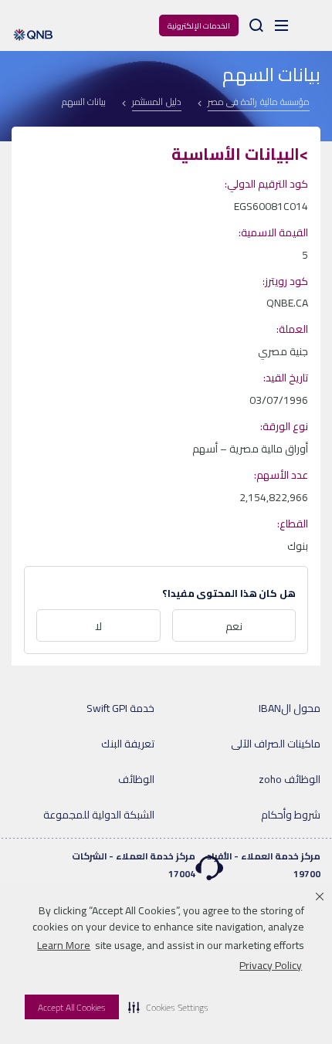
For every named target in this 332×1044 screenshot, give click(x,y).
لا (98, 626)
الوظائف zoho (289, 779)
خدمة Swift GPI (120, 708)
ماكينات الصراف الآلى (275, 744)
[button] (168, 1007)
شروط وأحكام (290, 815)
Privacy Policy (270, 965)
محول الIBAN (289, 708)
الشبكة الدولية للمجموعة (98, 815)
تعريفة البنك (127, 744)
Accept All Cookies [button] (72, 1007)
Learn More (63, 945)
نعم (233, 626)
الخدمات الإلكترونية (199, 26)
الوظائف (136, 779)
